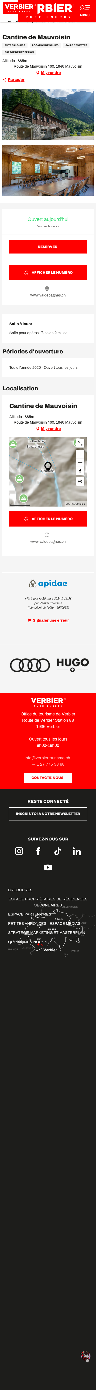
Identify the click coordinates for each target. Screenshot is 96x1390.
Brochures (20, 890)
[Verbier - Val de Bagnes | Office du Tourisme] (48, 11)
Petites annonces (27, 924)
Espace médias (65, 924)
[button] (48, 114)
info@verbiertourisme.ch (48, 758)
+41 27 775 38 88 (48, 764)
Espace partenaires (29, 914)
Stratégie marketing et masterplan (46, 933)
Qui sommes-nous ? (27, 942)
